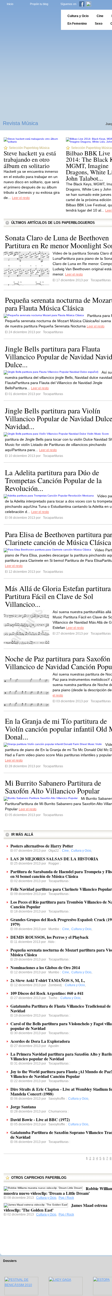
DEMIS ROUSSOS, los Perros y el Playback (49, 937)
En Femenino (77, 23)
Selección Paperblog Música (29, 148)
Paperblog (29, 20)
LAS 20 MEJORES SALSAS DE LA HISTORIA (54, 859)
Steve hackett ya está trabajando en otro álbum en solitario (30, 159)
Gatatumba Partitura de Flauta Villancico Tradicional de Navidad (60, 1008)
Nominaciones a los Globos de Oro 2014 (45, 967)
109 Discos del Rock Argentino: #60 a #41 (47, 993)
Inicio (10, 4)
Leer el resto (21, 198)
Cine (100, 16)
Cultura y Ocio (46, 1198)
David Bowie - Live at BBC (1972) (40, 1119)
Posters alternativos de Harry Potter (41, 846)
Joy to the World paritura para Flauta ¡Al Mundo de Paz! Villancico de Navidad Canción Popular (61, 1073)
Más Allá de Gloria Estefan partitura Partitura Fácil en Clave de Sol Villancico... (58, 596)
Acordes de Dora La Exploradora (40, 1041)
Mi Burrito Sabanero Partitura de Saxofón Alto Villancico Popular (53, 787)
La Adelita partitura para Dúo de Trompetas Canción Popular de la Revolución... (53, 480)
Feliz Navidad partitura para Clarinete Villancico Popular (61, 889)
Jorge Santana (23, 1107)
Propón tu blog (39, 4)
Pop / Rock (66, 1198)
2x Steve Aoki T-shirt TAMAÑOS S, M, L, (47, 980)
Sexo (98, 23)
